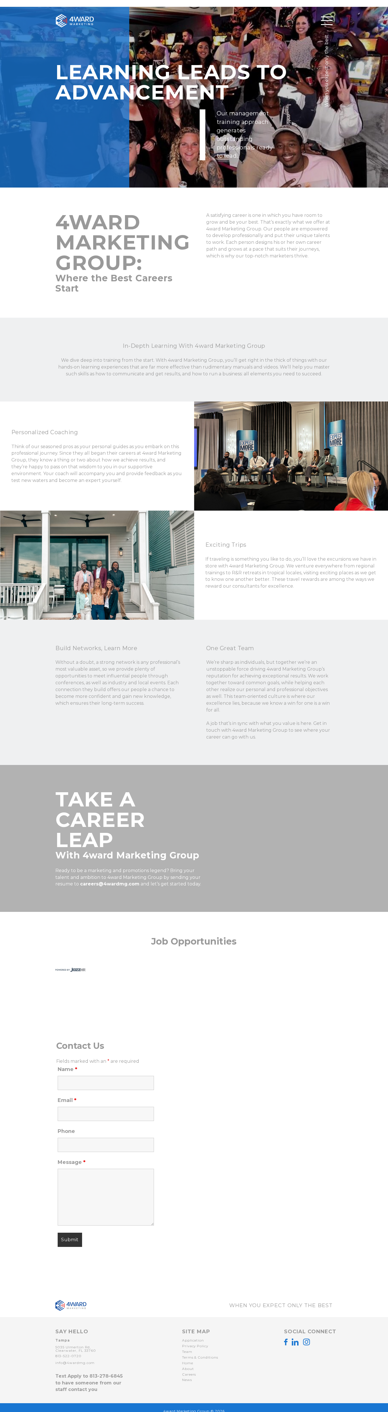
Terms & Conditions (200, 1357)
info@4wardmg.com (75, 1363)
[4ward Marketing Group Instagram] (306, 1342)
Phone (66, 1131)
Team (187, 1351)
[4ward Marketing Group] (67, 21)
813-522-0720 (68, 1356)
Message (71, 1162)
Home (187, 1363)
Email (67, 1100)
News (187, 1380)
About (188, 1369)
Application (193, 1340)
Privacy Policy (195, 1346)
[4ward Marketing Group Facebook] (285, 1342)
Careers (189, 1374)
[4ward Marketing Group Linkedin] (295, 1342)
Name (67, 1069)
